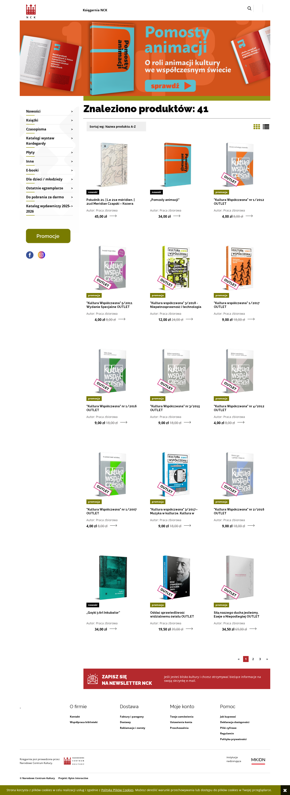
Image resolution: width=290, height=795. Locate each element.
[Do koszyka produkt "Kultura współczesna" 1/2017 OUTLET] (218, 319)
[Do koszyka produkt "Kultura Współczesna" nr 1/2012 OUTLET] (218, 216)
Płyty (30, 152)
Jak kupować (228, 716)
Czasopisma (36, 129)
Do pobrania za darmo (45, 197)
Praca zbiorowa (107, 210)
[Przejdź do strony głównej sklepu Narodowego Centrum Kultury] (31, 11)
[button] (249, 8)
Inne (30, 161)
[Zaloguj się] (258, 8)
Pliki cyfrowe (228, 728)
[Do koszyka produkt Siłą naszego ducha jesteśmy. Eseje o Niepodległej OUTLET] (218, 629)
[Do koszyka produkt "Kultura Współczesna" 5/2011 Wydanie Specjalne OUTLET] (90, 319)
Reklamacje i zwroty (132, 728)
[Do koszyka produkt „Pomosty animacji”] (154, 216)
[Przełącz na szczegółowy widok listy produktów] (266, 127)
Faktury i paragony (132, 716)
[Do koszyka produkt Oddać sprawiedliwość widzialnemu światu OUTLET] (154, 629)
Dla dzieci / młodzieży (44, 179)
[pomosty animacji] (145, 58)
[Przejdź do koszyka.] (266, 8)
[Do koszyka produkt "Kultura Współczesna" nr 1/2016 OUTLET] (90, 422)
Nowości (33, 111)
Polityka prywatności (233, 739)
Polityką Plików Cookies (117, 790)
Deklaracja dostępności (234, 722)
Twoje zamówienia (181, 716)
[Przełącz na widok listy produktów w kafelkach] (256, 127)
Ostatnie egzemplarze (44, 188)
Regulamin (227, 733)
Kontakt (75, 716)
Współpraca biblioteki (84, 722)
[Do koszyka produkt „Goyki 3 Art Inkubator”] (90, 629)
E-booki (32, 170)
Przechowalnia (179, 728)
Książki (32, 120)
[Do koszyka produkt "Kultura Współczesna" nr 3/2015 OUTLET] (154, 422)
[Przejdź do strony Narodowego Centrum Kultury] (74, 761)
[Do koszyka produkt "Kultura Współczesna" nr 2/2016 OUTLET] (218, 525)
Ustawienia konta (181, 722)
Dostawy (125, 722)
